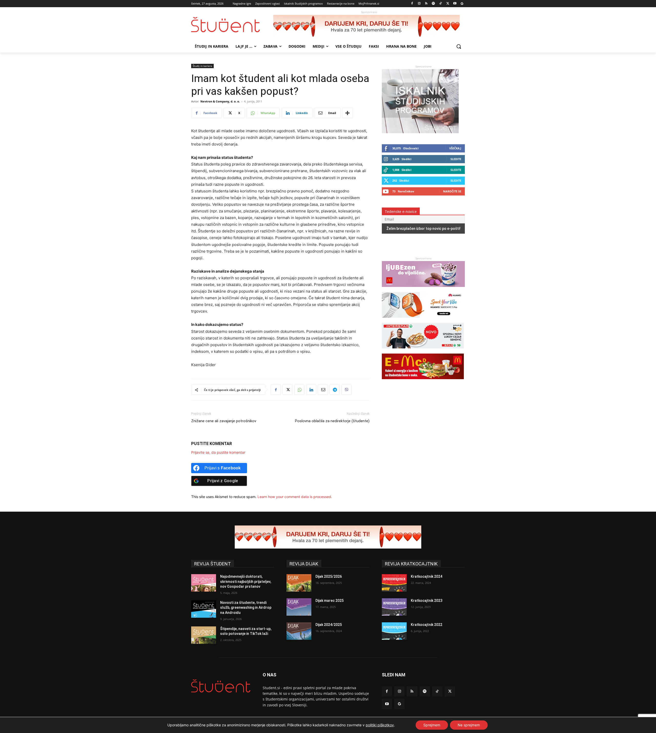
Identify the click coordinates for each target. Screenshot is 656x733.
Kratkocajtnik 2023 (426, 600)
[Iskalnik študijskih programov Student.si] (420, 131)
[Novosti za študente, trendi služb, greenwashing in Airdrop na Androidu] (203, 609)
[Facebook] (412, 4)
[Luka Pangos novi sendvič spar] (423, 350)
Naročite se (452, 191)
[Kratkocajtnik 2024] (394, 583)
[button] (459, 46)
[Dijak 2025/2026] (298, 583)
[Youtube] (455, 4)
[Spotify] (433, 4)
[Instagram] (419, 4)
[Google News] (462, 4)
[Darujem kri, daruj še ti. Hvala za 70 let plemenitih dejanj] (369, 26)
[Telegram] (335, 390)
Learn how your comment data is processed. (295, 496)
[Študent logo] (232, 24)
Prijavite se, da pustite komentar (218, 452)
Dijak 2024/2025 (328, 625)
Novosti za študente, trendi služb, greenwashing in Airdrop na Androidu (245, 608)
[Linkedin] (311, 390)
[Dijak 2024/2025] (298, 631)
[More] (347, 113)
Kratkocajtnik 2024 (426, 576)
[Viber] (346, 390)
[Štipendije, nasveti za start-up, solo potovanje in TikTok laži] (203, 635)
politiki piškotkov (380, 725)
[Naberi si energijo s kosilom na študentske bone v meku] (423, 381)
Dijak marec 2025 (329, 600)
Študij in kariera (202, 66)
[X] (448, 4)
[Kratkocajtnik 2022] (394, 631)
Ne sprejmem (469, 725)
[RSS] (426, 4)
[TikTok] (441, 4)
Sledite (455, 159)
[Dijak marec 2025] (298, 607)
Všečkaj (455, 148)
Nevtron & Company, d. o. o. (220, 101)
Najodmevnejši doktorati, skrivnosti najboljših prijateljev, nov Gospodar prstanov (245, 581)
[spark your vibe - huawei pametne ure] (423, 320)
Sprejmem (431, 725)
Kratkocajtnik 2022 (426, 625)
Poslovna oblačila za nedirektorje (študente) (332, 421)
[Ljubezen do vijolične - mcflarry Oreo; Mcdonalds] (423, 289)
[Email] (323, 390)
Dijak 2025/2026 (328, 576)
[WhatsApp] (299, 390)
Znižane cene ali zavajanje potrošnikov (223, 421)
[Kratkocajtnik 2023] (394, 607)
